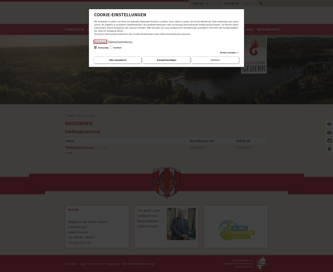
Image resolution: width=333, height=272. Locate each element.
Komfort (117, 48)
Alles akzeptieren (117, 60)
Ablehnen (215, 60)
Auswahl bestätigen (166, 60)
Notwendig (103, 48)
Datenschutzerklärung (120, 41)
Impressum (100, 41)
